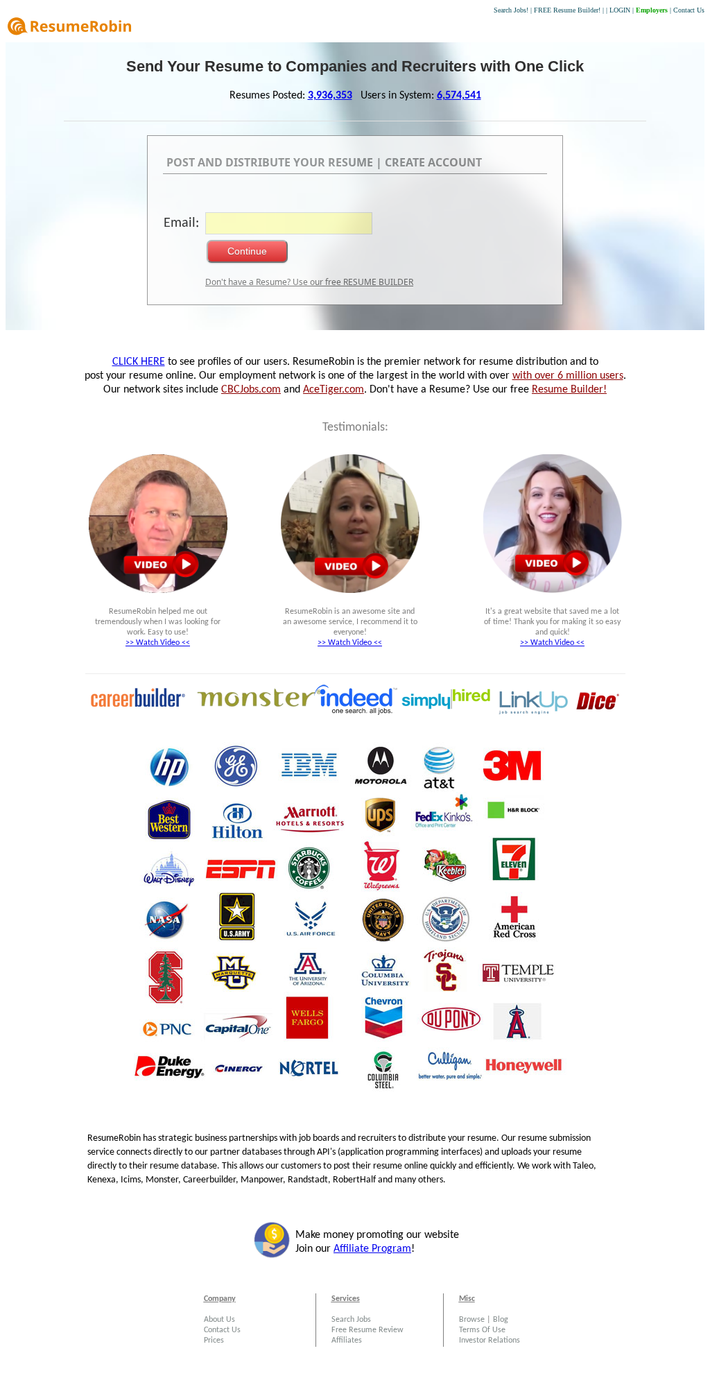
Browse (472, 1320)
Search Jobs (351, 1320)
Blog (500, 1320)
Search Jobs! (511, 10)
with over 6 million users (567, 375)
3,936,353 (330, 95)
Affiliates (346, 1340)
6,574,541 (459, 95)
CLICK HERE (138, 362)
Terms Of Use (482, 1330)
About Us (219, 1320)
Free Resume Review (367, 1330)
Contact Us (688, 10)
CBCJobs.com (251, 389)
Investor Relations (489, 1340)
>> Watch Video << (157, 643)
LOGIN (619, 10)
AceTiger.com (333, 389)
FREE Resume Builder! (567, 10)
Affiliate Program (372, 1249)
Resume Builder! (569, 389)
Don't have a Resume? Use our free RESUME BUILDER (309, 282)
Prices (214, 1340)
